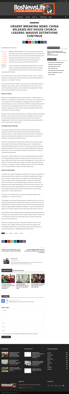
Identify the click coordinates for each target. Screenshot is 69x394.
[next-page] (4, 291)
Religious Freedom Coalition (55, 72)
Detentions (16, 233)
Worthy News (51, 74)
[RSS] (60, 1)
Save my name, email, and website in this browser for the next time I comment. (20, 333)
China (37, 22)
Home (2, 20)
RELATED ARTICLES (7, 270)
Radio (50, 17)
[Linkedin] (36, 42)
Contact (27, 17)
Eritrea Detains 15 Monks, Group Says (37, 369)
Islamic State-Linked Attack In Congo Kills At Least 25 (15, 369)
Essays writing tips (53, 68)
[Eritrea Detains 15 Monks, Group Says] (27, 370)
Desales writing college (54, 66)
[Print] (42, 42)
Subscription (43, 17)
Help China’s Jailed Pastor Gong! (56, 70)
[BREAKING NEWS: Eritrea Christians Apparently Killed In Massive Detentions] (27, 363)
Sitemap (18, 392)
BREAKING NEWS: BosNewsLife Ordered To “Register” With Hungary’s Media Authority (38, 355)
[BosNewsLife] (34, 8)
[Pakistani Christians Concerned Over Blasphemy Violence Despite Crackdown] (8, 278)
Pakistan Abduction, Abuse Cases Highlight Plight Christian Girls (38, 286)
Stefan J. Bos (29, 39)
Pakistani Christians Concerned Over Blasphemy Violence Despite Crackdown (14, 354)
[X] (64, 1)
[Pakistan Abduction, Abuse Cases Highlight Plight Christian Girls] (38, 278)
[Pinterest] (30, 42)
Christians (11, 233)
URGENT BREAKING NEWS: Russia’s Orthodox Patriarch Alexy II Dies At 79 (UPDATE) (34, 251)
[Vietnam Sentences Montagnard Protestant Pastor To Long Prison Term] (23, 278)
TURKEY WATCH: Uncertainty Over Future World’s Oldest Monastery (11, 250)
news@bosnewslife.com (28, 387)
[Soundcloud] (62, 1)
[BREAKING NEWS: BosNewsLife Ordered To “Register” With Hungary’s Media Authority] (27, 354)
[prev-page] (2, 291)
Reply (7, 303)
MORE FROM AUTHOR (18, 270)
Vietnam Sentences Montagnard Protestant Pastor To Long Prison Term (15, 362)
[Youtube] (66, 1)
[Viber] (45, 42)
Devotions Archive (52, 55)
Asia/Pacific (7, 20)
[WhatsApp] (33, 42)
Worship (21, 233)
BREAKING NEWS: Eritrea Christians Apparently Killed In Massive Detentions (37, 363)
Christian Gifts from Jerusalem (55, 62)
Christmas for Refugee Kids (54, 64)
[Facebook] (58, 1)
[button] (66, 17)
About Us (34, 17)
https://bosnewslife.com (15, 260)
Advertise (19, 17)
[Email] (39, 42)
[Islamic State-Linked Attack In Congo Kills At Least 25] (4, 369)
